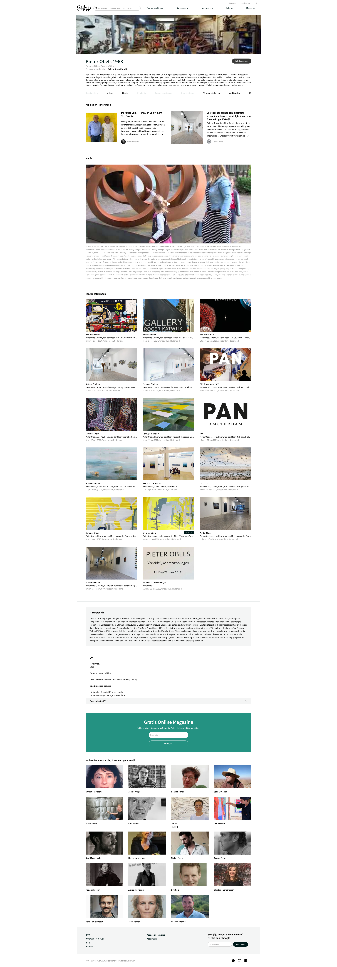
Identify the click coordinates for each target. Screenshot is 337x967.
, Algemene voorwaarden (116, 960)
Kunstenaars (182, 8)
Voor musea (152, 938)
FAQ (88, 934)
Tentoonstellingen (155, 8)
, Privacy (131, 960)
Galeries (229, 8)
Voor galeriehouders (156, 934)
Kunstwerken (207, 8)
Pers (88, 942)
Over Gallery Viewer (95, 938)
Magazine (250, 8)
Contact (89, 946)
